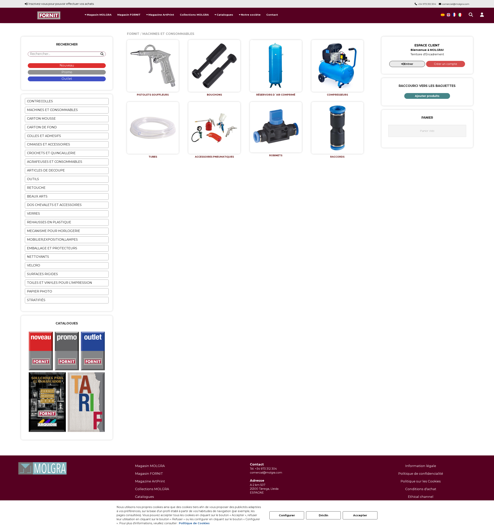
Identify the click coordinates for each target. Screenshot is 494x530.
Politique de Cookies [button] (194, 523)
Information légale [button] (420, 466)
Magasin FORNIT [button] (149, 473)
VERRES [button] (33, 213)
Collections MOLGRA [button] (152, 489)
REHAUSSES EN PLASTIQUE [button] (49, 222)
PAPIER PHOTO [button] (39, 291)
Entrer (408, 64)
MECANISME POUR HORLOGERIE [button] (53, 231)
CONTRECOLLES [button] (40, 101)
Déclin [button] (323, 515)
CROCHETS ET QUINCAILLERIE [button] (51, 153)
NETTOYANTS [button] (38, 257)
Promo (67, 72)
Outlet (67, 79)
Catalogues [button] (144, 497)
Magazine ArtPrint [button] (150, 481)
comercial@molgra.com (455, 4)
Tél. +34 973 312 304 (263, 468)
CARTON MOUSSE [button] (41, 118)
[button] (49, 15)
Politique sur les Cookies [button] (421, 481)
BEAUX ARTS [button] (37, 196)
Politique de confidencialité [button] (420, 473)
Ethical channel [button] (420, 497)
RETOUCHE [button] (36, 188)
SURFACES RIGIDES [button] (42, 274)
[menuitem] (98, 14)
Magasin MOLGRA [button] (150, 466)
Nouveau (67, 65)
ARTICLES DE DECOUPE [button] (46, 170)
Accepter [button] (360, 515)
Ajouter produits (427, 96)
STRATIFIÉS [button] (36, 300)
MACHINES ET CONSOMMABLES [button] (52, 110)
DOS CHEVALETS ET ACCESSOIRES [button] (54, 205)
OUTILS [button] (33, 179)
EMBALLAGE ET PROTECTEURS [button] (52, 248)
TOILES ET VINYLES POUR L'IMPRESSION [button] (59, 283)
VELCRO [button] (33, 265)
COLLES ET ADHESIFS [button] (44, 136)
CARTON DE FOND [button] (42, 127)
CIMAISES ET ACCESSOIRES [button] (48, 144)
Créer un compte (445, 64)
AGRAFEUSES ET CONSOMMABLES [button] (54, 162)
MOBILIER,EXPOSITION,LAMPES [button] (52, 239)
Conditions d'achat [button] (420, 489)
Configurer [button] (287, 515)
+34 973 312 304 (427, 4)
